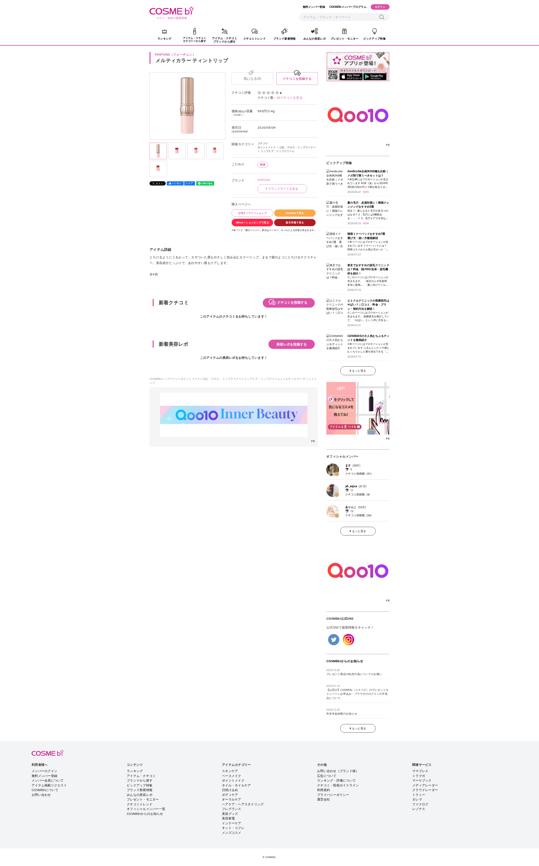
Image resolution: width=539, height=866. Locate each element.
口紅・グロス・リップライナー (298, 147)
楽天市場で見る (295, 222)
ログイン (380, 7)
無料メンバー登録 (314, 7)
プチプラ (262, 143)
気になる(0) (252, 78)
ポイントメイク (266, 147)
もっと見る (359, 370)
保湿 (262, 164)
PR (313, 441)
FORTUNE (263, 180)
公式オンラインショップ (252, 213)
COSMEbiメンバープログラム (348, 7)
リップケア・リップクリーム (277, 151)
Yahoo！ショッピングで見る (252, 222)
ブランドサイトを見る (283, 189)
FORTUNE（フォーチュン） (175, 54)
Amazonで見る (295, 213)
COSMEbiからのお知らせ (344, 661)
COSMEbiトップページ (163, 379)
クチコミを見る (291, 97)
